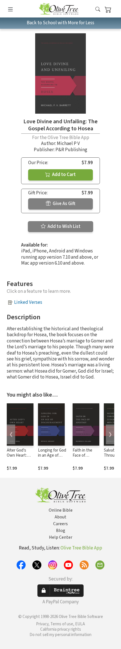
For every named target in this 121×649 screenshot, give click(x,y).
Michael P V (68, 143)
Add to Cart (63, 174)
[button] (97, 10)
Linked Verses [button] (28, 302)
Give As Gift (63, 203)
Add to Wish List (63, 226)
